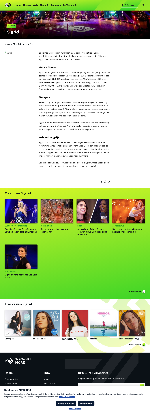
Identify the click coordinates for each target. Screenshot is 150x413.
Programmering (11, 379)
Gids (35, 5)
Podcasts (56, 5)
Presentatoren (11, 383)
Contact (47, 379)
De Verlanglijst (70, 5)
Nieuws (27, 5)
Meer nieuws (135, 292)
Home (18, 5)
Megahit (44, 5)
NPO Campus (128, 5)
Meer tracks (135, 345)
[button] (143, 5)
